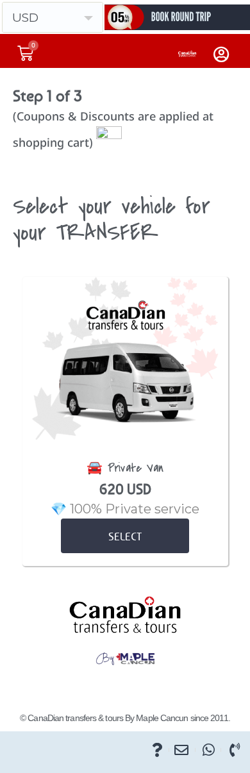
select (125, 536)
